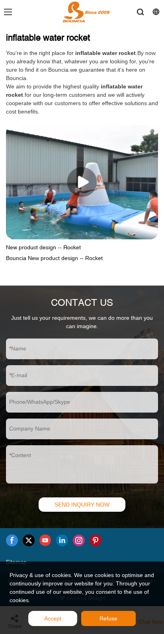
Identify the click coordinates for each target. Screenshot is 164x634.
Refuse (108, 618)
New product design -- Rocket (43, 247)
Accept (52, 618)
